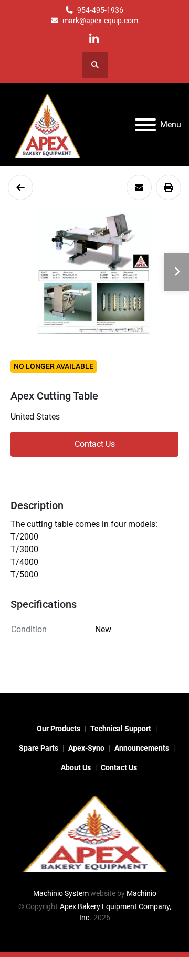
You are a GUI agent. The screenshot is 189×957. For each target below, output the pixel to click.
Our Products (58, 728)
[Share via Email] (139, 187)
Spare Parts (38, 748)
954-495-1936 (100, 10)
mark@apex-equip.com (100, 20)
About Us (76, 767)
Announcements (141, 748)
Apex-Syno (86, 748)
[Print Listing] (168, 187)
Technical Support (120, 728)
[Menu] (145, 124)
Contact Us (95, 444)
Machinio (141, 893)
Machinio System (61, 893)
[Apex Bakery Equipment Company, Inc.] (94, 832)
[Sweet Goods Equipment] (20, 187)
